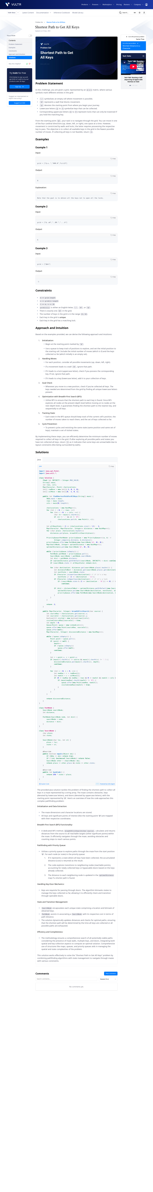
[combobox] (108, 979)
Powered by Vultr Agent (107, 784)
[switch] (30, 36)
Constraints (13, 51)
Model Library (77, 13)
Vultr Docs (11, 13)
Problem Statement (15, 44)
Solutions (12, 57)
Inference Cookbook (62, 13)
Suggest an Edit (19, 103)
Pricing (119, 4)
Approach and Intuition (17, 54)
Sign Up (18, 87)
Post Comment (111, 973)
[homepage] (13, 4)
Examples (12, 48)
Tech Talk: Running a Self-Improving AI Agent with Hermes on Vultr (133, 80)
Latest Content (28, 13)
